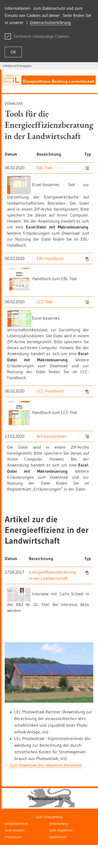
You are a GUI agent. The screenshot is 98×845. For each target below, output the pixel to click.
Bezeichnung (49, 154)
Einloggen (24, 66)
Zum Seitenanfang (49, 817)
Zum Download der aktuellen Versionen (46, 765)
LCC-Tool (45, 301)
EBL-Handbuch (50, 258)
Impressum (13, 837)
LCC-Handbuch (50, 391)
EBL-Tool (44, 167)
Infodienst (9, 66)
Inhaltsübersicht (16, 823)
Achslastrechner (51, 436)
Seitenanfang (58, 823)
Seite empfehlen (61, 830)
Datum (11, 154)
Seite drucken (14, 830)
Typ (87, 154)
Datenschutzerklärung (50, 22)
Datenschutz (58, 837)
